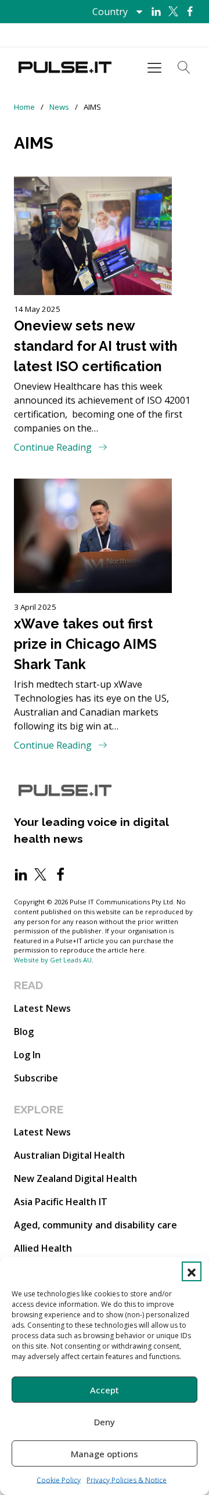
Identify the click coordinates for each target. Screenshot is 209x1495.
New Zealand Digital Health (75, 1178)
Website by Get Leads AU (53, 959)
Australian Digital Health (69, 1155)
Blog (24, 1031)
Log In (27, 1054)
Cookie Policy (59, 1480)
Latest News (42, 1008)
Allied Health (43, 1248)
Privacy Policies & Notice (127, 1480)
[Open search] (184, 67)
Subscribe (36, 1078)
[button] (191, 1271)
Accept (104, 1390)
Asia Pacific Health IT (60, 1201)
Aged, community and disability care (95, 1225)
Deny (104, 1422)
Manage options (104, 1454)
